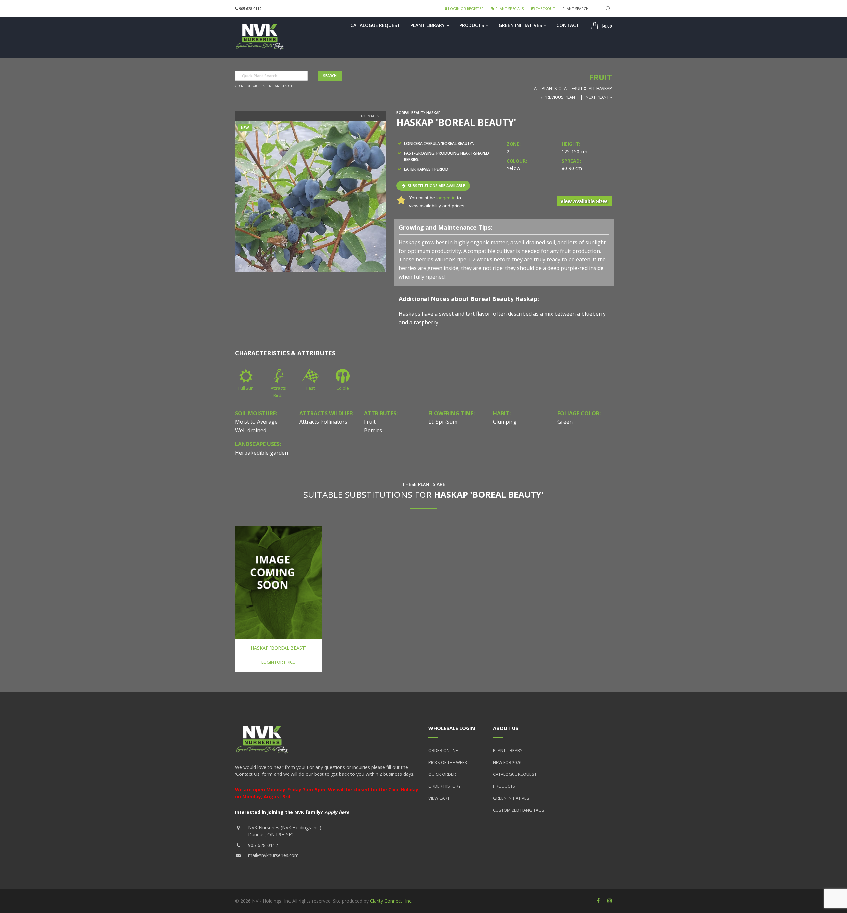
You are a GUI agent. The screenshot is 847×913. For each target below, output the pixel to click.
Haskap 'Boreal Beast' (278, 648)
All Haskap (600, 88)
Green (565, 421)
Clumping (505, 421)
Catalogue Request (375, 25)
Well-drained (250, 430)
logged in (446, 197)
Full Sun (246, 388)
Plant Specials (509, 8)
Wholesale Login (451, 728)
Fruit (600, 77)
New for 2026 (507, 762)
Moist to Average (256, 421)
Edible (343, 388)
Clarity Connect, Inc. (391, 901)
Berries (373, 430)
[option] (310, 196)
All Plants (545, 88)
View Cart (439, 798)
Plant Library (427, 25)
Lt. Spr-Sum (442, 421)
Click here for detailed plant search (263, 86)
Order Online (443, 750)
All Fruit (573, 88)
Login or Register (465, 8)
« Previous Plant (558, 97)
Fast (310, 388)
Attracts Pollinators (323, 421)
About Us (505, 728)
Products (471, 25)
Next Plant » (599, 97)
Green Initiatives (520, 25)
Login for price (278, 662)
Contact (568, 25)
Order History (444, 786)
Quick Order (442, 774)
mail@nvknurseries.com (273, 855)
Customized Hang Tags (518, 810)
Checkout (544, 8)
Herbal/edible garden (261, 452)
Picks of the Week (447, 762)
